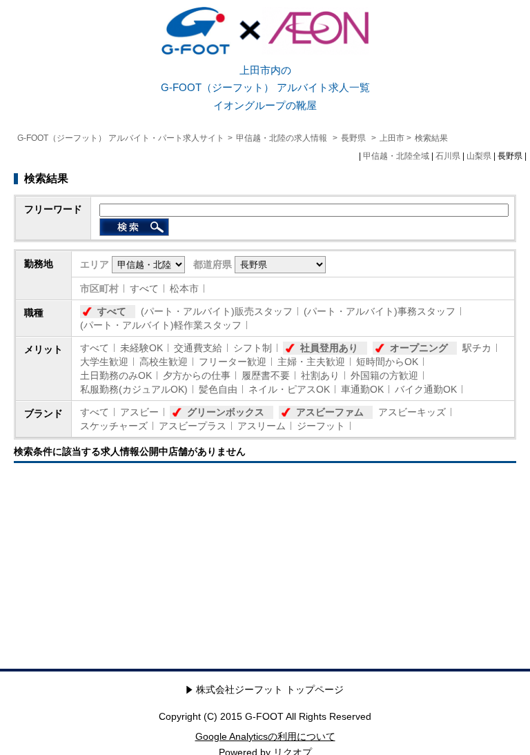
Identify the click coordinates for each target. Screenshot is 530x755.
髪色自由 (218, 389)
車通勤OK (362, 389)
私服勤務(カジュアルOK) (134, 389)
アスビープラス (192, 425)
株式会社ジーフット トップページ (270, 689)
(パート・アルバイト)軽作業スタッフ (161, 325)
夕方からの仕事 (196, 375)
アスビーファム (330, 412)
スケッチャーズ (114, 425)
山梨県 (479, 156)
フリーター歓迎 (232, 361)
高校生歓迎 (163, 361)
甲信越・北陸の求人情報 (282, 138)
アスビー (139, 412)
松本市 (184, 288)
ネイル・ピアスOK (289, 389)
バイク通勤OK (426, 389)
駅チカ (476, 347)
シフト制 (252, 347)
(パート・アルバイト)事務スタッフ (379, 311)
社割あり (320, 375)
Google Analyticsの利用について (265, 736)
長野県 (353, 138)
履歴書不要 (266, 375)
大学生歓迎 (104, 361)
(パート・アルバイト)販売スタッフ (217, 311)
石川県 (447, 156)
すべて (144, 288)
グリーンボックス (225, 412)
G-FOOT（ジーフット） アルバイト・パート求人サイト (120, 138)
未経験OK (141, 347)
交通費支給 (198, 347)
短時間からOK (387, 361)
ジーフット (321, 425)
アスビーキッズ (412, 412)
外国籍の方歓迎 (384, 375)
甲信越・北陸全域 (396, 156)
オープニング (419, 347)
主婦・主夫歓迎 (311, 361)
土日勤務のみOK (116, 375)
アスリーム (261, 425)
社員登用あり (329, 347)
